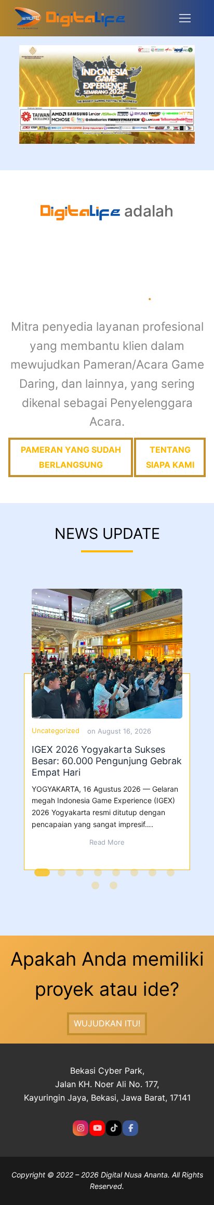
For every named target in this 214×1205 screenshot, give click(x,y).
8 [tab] (172, 878)
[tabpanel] (107, 729)
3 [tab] (81, 878)
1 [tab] (42, 878)
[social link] (80, 1128)
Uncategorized (55, 730)
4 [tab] (99, 878)
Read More (107, 842)
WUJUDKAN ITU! (107, 1023)
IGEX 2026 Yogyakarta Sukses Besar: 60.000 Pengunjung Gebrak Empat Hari (107, 761)
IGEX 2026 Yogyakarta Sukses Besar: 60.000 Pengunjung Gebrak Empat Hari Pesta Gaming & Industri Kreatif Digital (106, 653)
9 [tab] (96, 891)
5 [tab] (117, 878)
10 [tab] (115, 891)
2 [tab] (63, 878)
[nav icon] (185, 18)
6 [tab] (135, 878)
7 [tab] (154, 878)
